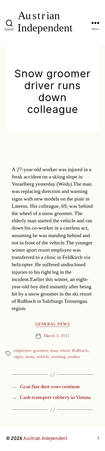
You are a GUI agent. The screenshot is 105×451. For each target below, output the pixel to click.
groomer (40, 350)
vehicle (42, 356)
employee (22, 350)
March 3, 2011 (56, 336)
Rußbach (80, 350)
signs (18, 356)
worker (74, 356)
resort (65, 350)
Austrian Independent (45, 439)
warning (58, 356)
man (54, 350)
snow (29, 356)
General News (52, 324)
